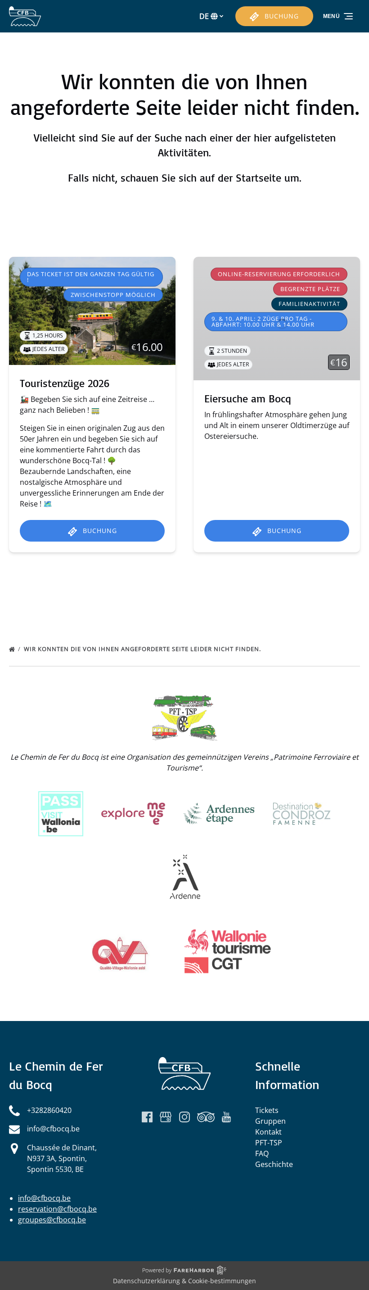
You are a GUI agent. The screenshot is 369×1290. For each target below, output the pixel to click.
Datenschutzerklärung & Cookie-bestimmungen (184, 1280)
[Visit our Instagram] (184, 1117)
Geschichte (274, 1164)
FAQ (262, 1153)
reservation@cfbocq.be (57, 1209)
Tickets (267, 1110)
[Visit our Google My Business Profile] (165, 1117)
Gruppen (270, 1121)
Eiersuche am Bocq (247, 398)
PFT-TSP (268, 1143)
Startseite (258, 177)
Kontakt (268, 1132)
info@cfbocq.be (44, 1198)
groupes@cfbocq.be (52, 1220)
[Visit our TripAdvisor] (206, 1117)
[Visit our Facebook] (147, 1117)
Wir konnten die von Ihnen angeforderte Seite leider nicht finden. (143, 649)
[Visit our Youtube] (226, 1117)
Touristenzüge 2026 (65, 383)
